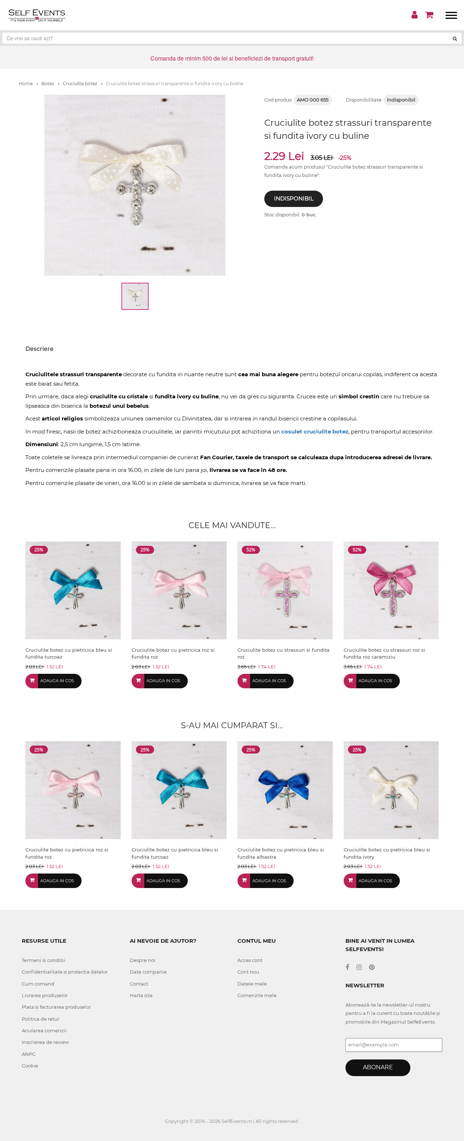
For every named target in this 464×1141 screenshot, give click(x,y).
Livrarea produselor (45, 995)
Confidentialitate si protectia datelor (65, 972)
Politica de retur (40, 1019)
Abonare (378, 1067)
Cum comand (38, 984)
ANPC (29, 1054)
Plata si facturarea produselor (56, 1007)
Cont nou (248, 972)
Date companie (148, 972)
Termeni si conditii (43, 960)
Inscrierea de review (45, 1042)
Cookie (30, 1066)
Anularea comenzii (44, 1030)
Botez (48, 83)
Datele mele (252, 984)
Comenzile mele (257, 995)
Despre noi (143, 960)
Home (26, 83)
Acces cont (249, 960)
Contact (139, 984)
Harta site (141, 995)
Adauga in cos (57, 680)
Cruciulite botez (80, 83)
